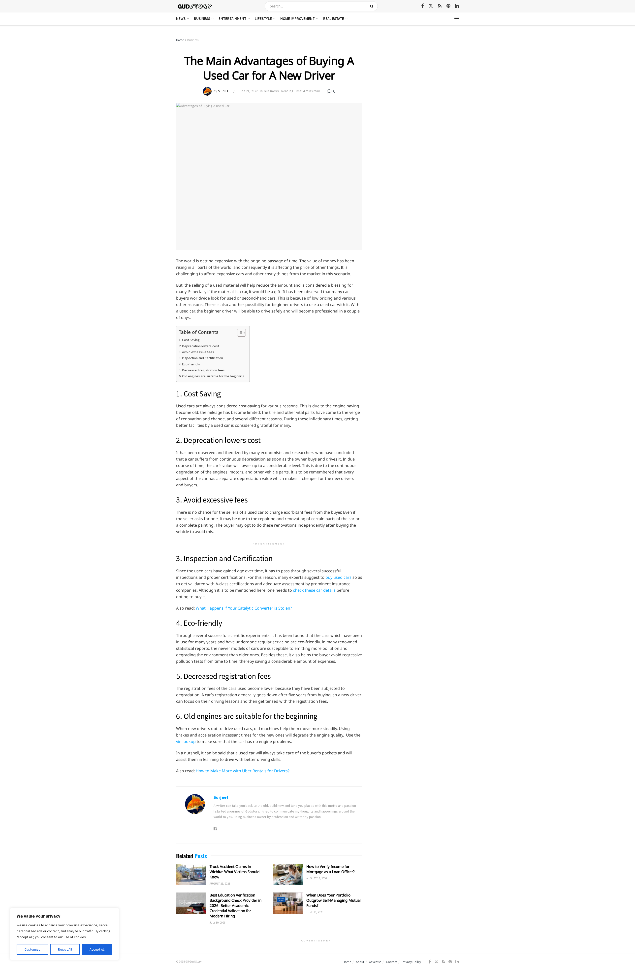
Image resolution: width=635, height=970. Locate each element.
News (181, 18)
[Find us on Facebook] (422, 6)
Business (202, 18)
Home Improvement (297, 18)
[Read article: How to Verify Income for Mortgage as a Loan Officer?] (288, 874)
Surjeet (224, 91)
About (360, 962)
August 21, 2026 (220, 883)
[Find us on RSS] (440, 6)
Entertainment (232, 18)
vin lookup (186, 741)
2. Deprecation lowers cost (199, 346)
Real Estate (333, 18)
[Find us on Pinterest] (448, 6)
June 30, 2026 (314, 912)
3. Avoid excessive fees (196, 352)
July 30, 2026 (217, 922)
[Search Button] (373, 6)
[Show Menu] (456, 18)
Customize (32, 949)
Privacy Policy (411, 962)
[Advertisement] (416, 74)
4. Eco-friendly (189, 364)
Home (180, 40)
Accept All (97, 949)
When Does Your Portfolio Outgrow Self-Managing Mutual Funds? (333, 900)
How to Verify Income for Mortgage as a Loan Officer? (330, 869)
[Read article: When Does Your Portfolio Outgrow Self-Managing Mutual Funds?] (288, 903)
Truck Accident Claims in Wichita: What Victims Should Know (234, 871)
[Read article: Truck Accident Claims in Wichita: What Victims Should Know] (191, 874)
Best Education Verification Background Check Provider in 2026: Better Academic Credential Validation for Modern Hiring (235, 905)
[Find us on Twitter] (431, 6)
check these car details (314, 590)
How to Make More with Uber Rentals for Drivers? (242, 771)
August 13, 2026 (316, 878)
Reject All (65, 949)
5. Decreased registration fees (202, 370)
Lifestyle (263, 18)
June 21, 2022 (248, 91)
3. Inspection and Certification (201, 358)
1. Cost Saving (189, 340)
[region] (64, 934)
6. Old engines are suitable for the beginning (212, 376)
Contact (391, 962)
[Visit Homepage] (195, 6)
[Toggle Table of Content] (239, 332)
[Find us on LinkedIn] (457, 6)
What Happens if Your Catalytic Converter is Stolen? (244, 608)
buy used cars (338, 577)
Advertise (375, 962)
